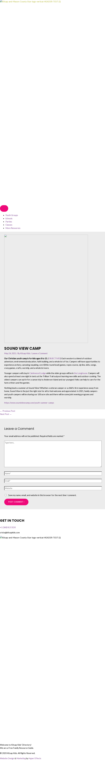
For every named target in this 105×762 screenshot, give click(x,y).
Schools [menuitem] (8, 218)
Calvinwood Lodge (37, 373)
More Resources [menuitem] (12, 228)
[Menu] (4, 208)
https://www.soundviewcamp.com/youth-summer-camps (29, 403)
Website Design (7, 758)
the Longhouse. (81, 373)
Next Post (6, 414)
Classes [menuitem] (8, 225)
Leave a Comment (40, 353)
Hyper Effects (35, 758)
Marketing (21, 758)
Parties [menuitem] (8, 221)
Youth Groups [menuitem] (11, 215)
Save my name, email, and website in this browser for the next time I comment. (42, 495)
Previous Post (7, 411)
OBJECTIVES (54, 358)
